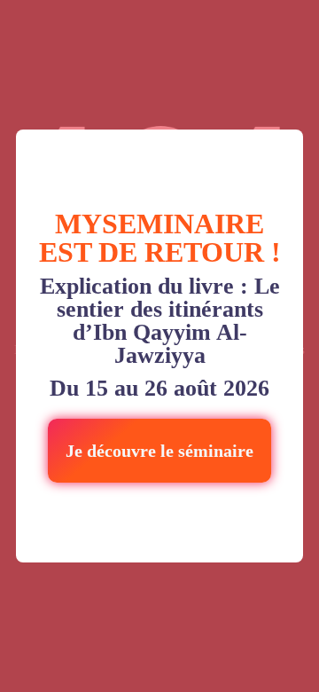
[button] (159, 451)
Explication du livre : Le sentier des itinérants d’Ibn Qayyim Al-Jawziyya (160, 321)
